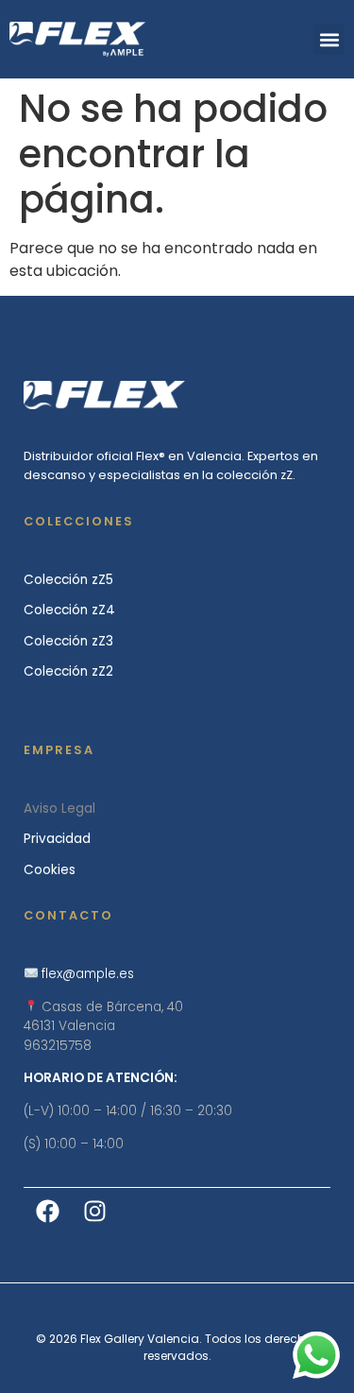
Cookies (50, 870)
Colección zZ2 (68, 671)
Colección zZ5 (68, 580)
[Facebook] (47, 1211)
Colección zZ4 (69, 610)
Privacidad (57, 839)
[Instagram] (94, 1211)
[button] (329, 39)
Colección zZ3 (68, 641)
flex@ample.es (88, 974)
